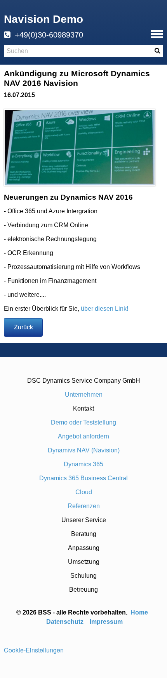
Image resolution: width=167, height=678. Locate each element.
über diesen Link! (104, 308)
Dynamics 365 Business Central (83, 478)
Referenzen (84, 506)
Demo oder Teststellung (83, 422)
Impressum (106, 621)
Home (140, 612)
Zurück (23, 327)
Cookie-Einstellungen (34, 649)
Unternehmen (84, 394)
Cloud (83, 492)
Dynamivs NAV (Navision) (84, 450)
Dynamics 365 (83, 464)
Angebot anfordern (83, 436)
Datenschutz (65, 621)
